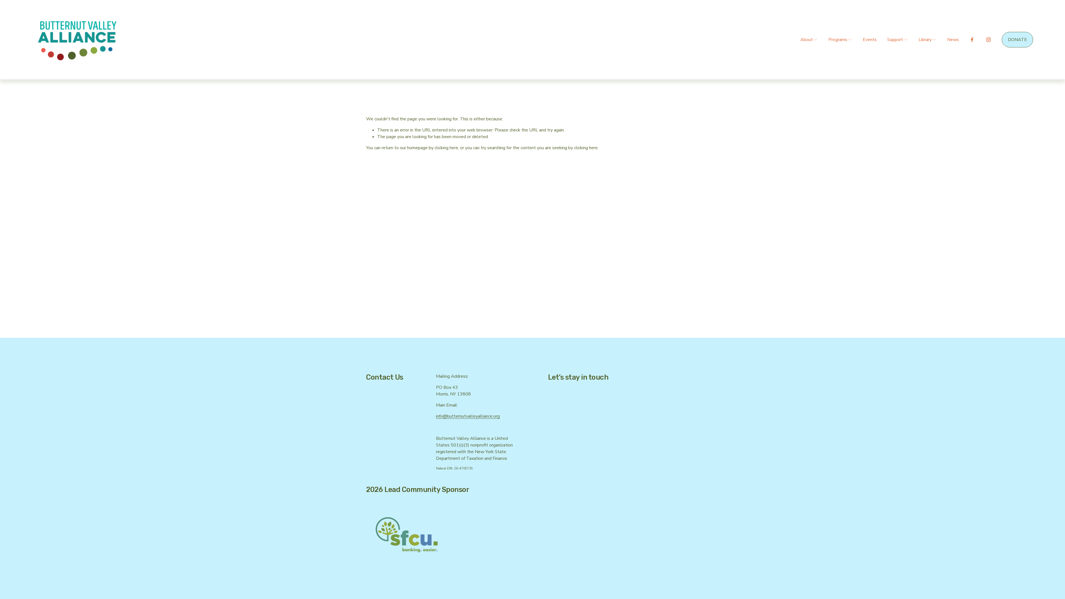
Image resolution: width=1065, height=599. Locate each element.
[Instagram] (988, 39)
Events (870, 40)
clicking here (446, 148)
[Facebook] (972, 39)
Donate (1017, 40)
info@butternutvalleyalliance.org (468, 416)
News (953, 40)
